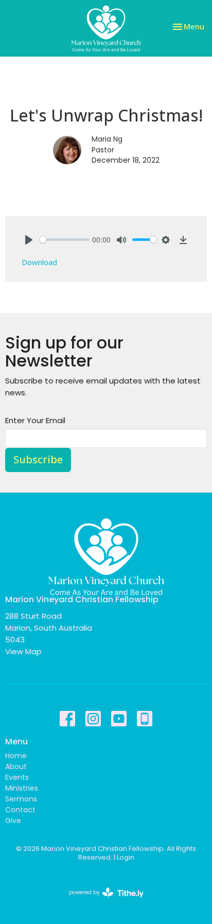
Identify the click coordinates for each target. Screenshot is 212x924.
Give (13, 820)
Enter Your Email (35, 420)
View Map (23, 651)
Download (39, 262)
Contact (20, 810)
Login (125, 857)
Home (16, 756)
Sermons (21, 799)
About (16, 766)
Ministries (21, 788)
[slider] (65, 240)
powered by (101, 900)
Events (17, 777)
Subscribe (38, 459)
